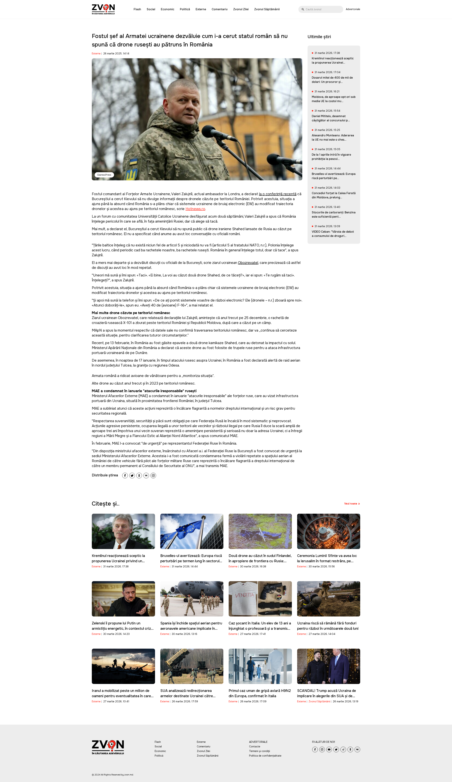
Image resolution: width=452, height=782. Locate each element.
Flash (137, 9)
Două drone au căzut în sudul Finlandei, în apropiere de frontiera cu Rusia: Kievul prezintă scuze (260, 561)
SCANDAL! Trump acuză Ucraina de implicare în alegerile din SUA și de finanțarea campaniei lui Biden (326, 696)
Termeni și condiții (259, 751)
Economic (167, 9)
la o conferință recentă (278, 194)
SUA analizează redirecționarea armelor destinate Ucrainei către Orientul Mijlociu (186, 696)
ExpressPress (104, 174)
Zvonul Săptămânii (267, 9)
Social (151, 9)
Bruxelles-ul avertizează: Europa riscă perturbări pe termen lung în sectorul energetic (191, 561)
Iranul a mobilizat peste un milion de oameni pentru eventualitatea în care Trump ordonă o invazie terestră (121, 696)
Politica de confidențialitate (265, 755)
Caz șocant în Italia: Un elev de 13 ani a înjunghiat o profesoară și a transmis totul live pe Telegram (260, 628)
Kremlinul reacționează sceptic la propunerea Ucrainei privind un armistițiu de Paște (118, 561)
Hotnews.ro (195, 209)
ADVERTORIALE (258, 741)
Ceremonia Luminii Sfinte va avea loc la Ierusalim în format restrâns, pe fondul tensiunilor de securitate (327, 561)
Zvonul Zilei (241, 9)
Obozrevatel (248, 263)
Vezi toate (350, 503)
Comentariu (220, 9)
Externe (201, 9)
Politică (185, 9)
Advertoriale (353, 9)
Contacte (254, 746)
